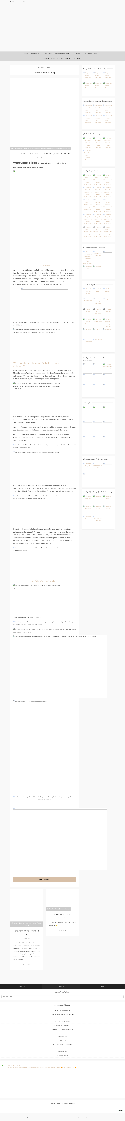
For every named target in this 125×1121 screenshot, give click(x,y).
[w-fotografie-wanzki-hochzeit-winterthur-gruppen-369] (87, 231)
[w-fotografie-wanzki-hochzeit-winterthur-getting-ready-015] (97, 119)
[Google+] (111, 1)
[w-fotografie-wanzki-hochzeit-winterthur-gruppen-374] (97, 180)
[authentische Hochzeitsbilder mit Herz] (97, 520)
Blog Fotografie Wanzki (62, 1010)
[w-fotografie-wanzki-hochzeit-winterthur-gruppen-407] (97, 205)
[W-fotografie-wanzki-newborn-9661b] (97, 270)
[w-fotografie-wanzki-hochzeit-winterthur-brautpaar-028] (87, 142)
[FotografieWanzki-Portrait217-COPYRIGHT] (87, 520)
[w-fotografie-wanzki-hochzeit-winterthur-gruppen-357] (87, 180)
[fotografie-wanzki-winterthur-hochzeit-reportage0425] (107, 322)
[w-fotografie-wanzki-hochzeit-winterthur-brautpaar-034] (107, 142)
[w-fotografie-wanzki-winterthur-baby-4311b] (97, 76)
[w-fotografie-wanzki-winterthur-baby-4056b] (87, 86)
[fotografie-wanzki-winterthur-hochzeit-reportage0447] (87, 333)
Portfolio (35, 53)
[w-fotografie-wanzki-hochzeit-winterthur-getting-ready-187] (87, 109)
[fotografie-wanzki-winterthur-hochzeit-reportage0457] (97, 333)
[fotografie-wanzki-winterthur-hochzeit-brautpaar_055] (87, 302)
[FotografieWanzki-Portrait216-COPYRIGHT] (87, 499)
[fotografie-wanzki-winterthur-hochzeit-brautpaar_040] (107, 292)
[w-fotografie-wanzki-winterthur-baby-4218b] (97, 86)
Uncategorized (65, 148)
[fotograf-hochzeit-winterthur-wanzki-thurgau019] (87, 367)
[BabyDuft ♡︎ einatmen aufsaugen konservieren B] (32, 1080)
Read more (26, 964)
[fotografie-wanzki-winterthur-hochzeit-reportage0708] (87, 343)
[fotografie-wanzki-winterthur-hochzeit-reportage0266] (87, 312)
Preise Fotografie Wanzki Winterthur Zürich (62, 1048)
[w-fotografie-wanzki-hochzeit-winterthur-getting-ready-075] (107, 119)
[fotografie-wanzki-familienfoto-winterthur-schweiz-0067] (97, 438)
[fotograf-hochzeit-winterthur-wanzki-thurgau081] (87, 388)
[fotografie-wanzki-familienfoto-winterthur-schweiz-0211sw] (97, 413)
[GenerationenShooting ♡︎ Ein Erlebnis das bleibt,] (11, 1083)
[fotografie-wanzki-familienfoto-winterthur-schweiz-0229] (87, 409)
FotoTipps (32, 148)
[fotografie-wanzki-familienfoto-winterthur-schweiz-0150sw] (87, 427)
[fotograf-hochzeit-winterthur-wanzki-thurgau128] (97, 367)
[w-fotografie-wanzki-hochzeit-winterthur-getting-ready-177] (97, 109)
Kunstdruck (62, 1040)
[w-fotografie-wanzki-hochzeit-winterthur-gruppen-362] (107, 180)
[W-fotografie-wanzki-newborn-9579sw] (87, 270)
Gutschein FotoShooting (62, 1021)
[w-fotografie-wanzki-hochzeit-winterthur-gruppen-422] (87, 204)
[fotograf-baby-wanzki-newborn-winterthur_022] (107, 467)
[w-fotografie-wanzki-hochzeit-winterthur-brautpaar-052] (97, 142)
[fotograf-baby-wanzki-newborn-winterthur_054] (87, 467)
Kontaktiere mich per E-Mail (17, 1)
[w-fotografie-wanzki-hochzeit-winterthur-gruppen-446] (97, 231)
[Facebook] (109, 1)
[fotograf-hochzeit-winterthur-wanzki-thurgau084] (87, 378)
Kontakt (77, 58)
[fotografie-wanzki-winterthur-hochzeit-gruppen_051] (107, 302)
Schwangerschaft (54, 148)
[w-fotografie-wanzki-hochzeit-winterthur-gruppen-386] (97, 219)
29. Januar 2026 (40, 157)
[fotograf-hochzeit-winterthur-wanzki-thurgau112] (107, 378)
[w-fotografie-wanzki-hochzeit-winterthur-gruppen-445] (107, 231)
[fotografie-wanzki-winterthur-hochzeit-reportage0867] (97, 343)
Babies (13, 148)
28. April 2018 (61, 918)
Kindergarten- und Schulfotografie (56, 58)
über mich (48, 53)
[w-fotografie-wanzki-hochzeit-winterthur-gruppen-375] (107, 192)
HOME (26, 53)
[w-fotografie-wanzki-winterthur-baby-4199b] (107, 86)
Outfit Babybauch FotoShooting (62, 1044)
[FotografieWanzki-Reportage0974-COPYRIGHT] (107, 510)
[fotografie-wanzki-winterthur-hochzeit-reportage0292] (97, 312)
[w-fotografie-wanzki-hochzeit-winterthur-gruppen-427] (107, 219)
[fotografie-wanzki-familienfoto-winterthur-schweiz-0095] (107, 427)
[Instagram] (114, 1)
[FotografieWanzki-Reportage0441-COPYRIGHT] (97, 510)
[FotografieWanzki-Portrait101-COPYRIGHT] (97, 499)
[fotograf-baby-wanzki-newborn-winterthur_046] (97, 467)
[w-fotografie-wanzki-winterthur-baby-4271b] (107, 76)
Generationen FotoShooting (62, 1018)
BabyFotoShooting (45, 879)
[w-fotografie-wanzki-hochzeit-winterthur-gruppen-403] (107, 205)
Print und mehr (91, 53)
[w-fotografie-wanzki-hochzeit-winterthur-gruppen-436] (97, 192)
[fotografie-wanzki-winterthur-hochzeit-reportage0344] (107, 312)
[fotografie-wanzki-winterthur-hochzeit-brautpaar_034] (87, 292)
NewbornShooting (42, 148)
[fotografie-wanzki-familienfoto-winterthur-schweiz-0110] (97, 427)
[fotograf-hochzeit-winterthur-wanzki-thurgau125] (107, 388)
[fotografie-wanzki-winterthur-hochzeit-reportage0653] (107, 333)
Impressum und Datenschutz (62, 1025)
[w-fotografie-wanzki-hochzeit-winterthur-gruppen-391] (87, 219)
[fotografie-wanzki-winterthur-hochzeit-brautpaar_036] (97, 292)
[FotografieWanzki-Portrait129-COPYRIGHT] (107, 499)
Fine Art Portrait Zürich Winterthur (63, 1014)
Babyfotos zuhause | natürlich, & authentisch (45, 154)
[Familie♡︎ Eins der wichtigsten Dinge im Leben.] (93, 1083)
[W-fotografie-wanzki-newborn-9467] (107, 255)
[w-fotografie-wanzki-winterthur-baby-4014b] (87, 76)
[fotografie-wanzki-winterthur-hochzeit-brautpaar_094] (97, 302)
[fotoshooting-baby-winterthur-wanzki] (87, 257)
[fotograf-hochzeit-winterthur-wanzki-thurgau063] (107, 367)
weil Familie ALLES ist (62, 1055)
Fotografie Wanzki (22, 148)
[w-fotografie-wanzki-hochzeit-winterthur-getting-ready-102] (87, 119)
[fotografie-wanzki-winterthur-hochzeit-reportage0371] (87, 322)
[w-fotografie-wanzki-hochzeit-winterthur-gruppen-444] (87, 192)
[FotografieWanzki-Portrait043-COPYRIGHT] (87, 510)
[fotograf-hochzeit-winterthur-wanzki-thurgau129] (97, 378)
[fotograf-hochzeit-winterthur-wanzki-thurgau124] (97, 388)
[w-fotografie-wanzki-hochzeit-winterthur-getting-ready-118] (107, 109)
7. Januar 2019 (26, 938)
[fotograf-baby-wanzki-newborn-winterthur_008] (87, 477)
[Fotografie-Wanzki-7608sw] (97, 255)
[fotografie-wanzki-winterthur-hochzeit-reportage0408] (97, 322)
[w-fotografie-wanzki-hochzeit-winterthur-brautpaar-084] (87, 155)
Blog (78, 53)
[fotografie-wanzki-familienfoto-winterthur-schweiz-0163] (107, 413)
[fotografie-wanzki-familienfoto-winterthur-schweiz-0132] (87, 442)
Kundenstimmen (62, 1036)
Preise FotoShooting (63, 53)
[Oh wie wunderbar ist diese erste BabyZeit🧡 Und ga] (114, 1094)
